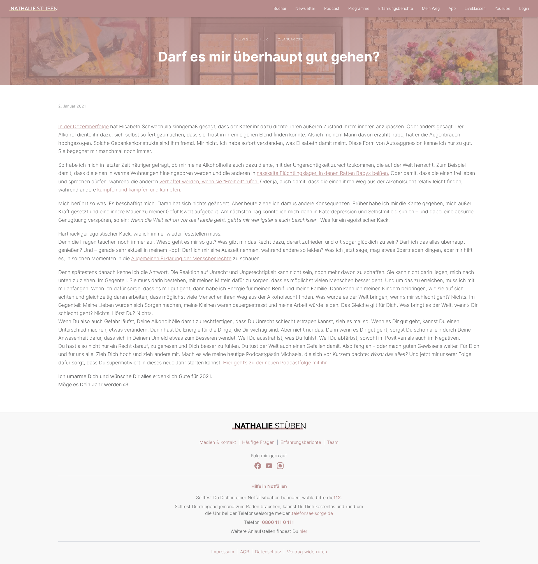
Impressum (222, 551)
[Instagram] (280, 465)
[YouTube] (269, 465)
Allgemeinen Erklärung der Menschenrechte (181, 258)
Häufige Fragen (258, 442)
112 (337, 497)
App (452, 8)
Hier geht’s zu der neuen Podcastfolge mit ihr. (275, 363)
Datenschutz (268, 551)
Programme (358, 8)
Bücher (279, 8)
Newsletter (305, 8)
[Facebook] (257, 465)
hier (303, 531)
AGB (244, 551)
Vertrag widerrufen (307, 551)
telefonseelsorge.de (312, 513)
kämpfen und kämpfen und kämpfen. (139, 190)
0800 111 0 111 (278, 522)
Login (524, 8)
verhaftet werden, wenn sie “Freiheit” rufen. (209, 181)
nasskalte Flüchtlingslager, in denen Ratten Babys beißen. (323, 173)
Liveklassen (475, 8)
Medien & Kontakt (218, 442)
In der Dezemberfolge (83, 126)
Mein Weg (431, 8)
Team (332, 442)
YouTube (502, 8)
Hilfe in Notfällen (269, 486)
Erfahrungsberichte (395, 8)
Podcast (331, 8)
